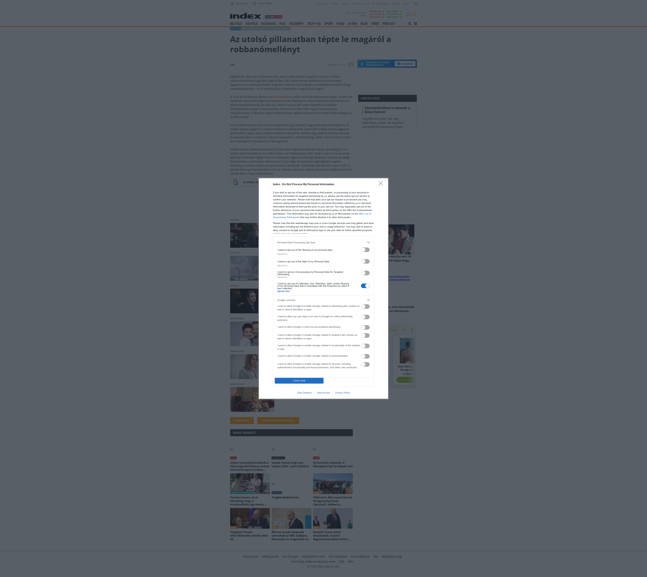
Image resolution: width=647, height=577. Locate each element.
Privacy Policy (342, 392)
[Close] (382, 184)
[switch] (365, 250)
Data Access (323, 392)
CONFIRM (299, 381)
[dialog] (323, 288)
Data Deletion (304, 392)
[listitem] (323, 242)
